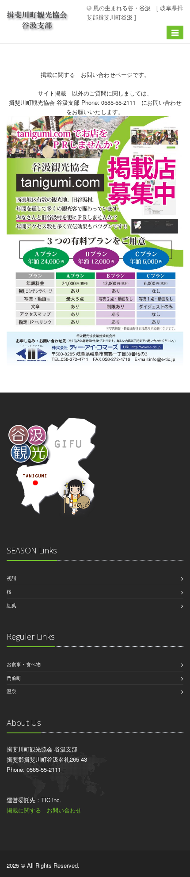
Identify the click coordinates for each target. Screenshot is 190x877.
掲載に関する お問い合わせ (44, 810)
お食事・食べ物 (24, 663)
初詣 (11, 577)
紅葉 (11, 605)
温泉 (11, 690)
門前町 (14, 677)
